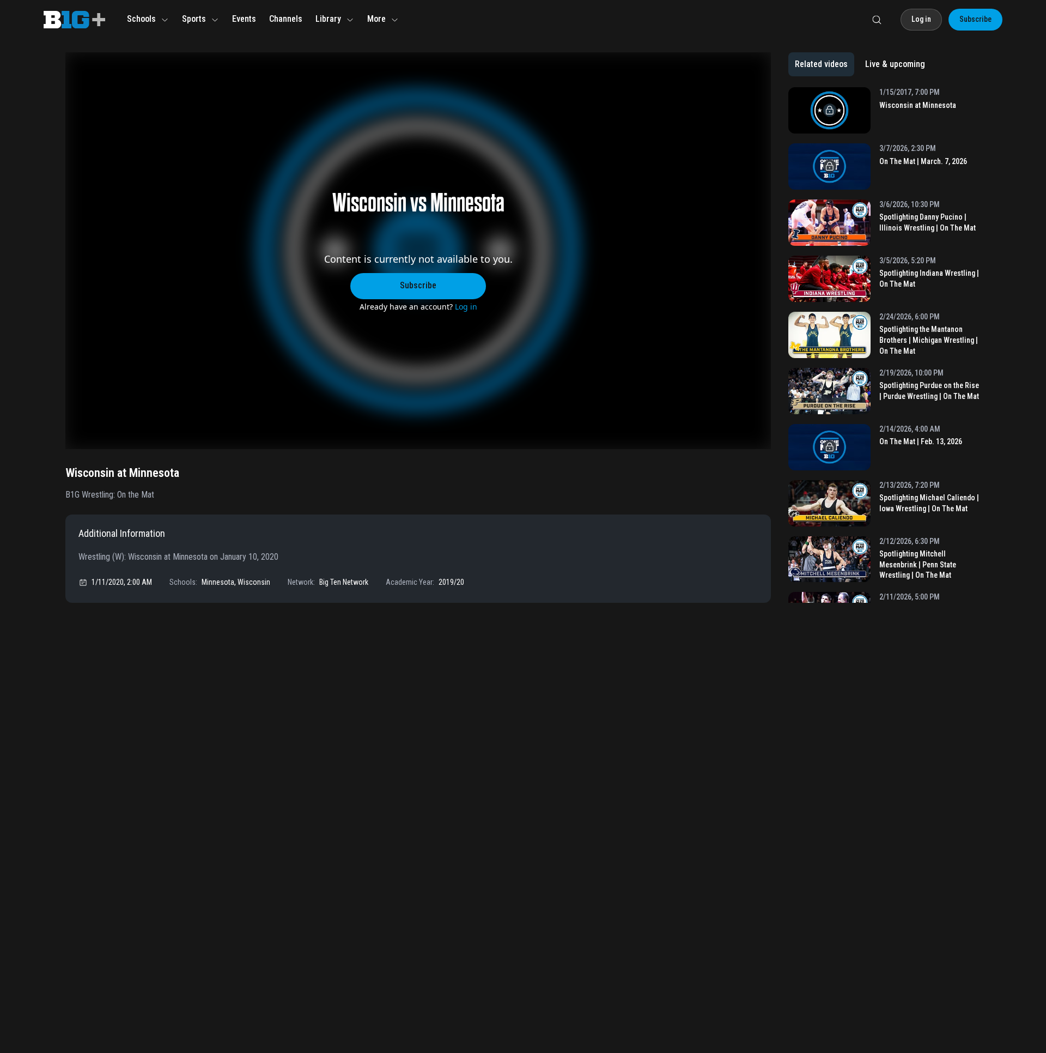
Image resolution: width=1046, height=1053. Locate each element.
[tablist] (860, 64)
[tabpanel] (884, 345)
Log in (466, 306)
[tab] (821, 64)
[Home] (74, 19)
